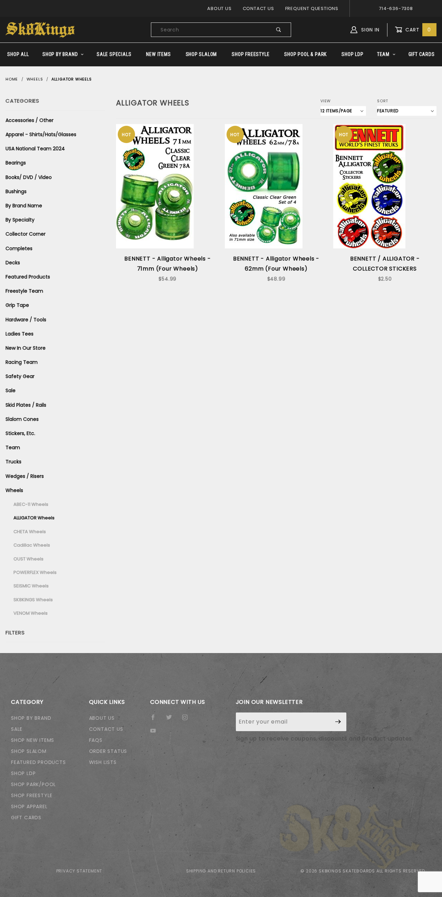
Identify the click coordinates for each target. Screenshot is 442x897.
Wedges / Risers (25, 476)
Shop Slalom (201, 54)
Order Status (108, 751)
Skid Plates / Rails (26, 405)
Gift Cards (422, 54)
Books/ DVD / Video (29, 177)
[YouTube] (156, 733)
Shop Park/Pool (33, 784)
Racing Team (22, 362)
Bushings (16, 191)
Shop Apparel (29, 806)
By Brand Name (24, 205)
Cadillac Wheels (31, 545)
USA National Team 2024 (35, 148)
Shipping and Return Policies (221, 871)
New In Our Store (26, 347)
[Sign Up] (338, 721)
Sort (382, 101)
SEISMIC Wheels (31, 586)
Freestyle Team (24, 290)
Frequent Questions (311, 8)
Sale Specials (114, 54)
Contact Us (258, 8)
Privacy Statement (79, 871)
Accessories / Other (30, 120)
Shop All (18, 54)
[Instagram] (188, 720)
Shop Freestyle (250, 54)
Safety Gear (20, 376)
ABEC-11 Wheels (30, 504)
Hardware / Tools (26, 319)
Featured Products (28, 276)
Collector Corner (26, 233)
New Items (158, 54)
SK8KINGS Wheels (33, 599)
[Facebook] (156, 720)
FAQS (96, 740)
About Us (219, 8)
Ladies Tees (19, 333)
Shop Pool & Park (305, 54)
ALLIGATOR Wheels (34, 517)
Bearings (16, 162)
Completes (19, 248)
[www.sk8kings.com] (40, 29)
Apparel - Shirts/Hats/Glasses (41, 134)
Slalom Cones (22, 419)
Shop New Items (32, 740)
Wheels (14, 490)
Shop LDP (352, 54)
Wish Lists (103, 762)
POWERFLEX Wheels (35, 572)
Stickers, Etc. (20, 433)
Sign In (369, 29)
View (325, 101)
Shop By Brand (60, 54)
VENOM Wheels (30, 613)
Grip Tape (17, 305)
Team (383, 54)
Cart (417, 29)
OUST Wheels (28, 559)
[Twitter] (172, 720)
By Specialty (20, 219)
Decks (13, 262)
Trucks (13, 461)
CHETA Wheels (29, 531)
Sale (11, 390)
